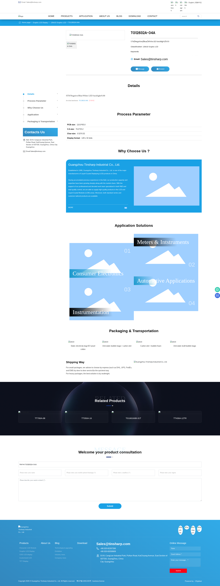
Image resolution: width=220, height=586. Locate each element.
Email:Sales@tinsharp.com (35, 151)
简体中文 (198, 2)
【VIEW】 (92, 100)
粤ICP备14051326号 (84, 581)
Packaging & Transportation (41, 121)
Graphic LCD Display (40, 22)
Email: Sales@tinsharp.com (31, 2)
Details (31, 94)
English (191, 2)
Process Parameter (37, 101)
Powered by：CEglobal (193, 581)
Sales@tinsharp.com (154, 59)
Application (33, 114)
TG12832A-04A (83, 100)
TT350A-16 (86, 418)
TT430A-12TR (180, 418)
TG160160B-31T (133, 418)
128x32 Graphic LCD (58, 22)
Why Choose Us (35, 108)
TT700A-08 (40, 418)
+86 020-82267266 (108, 548)
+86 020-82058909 (108, 551)
